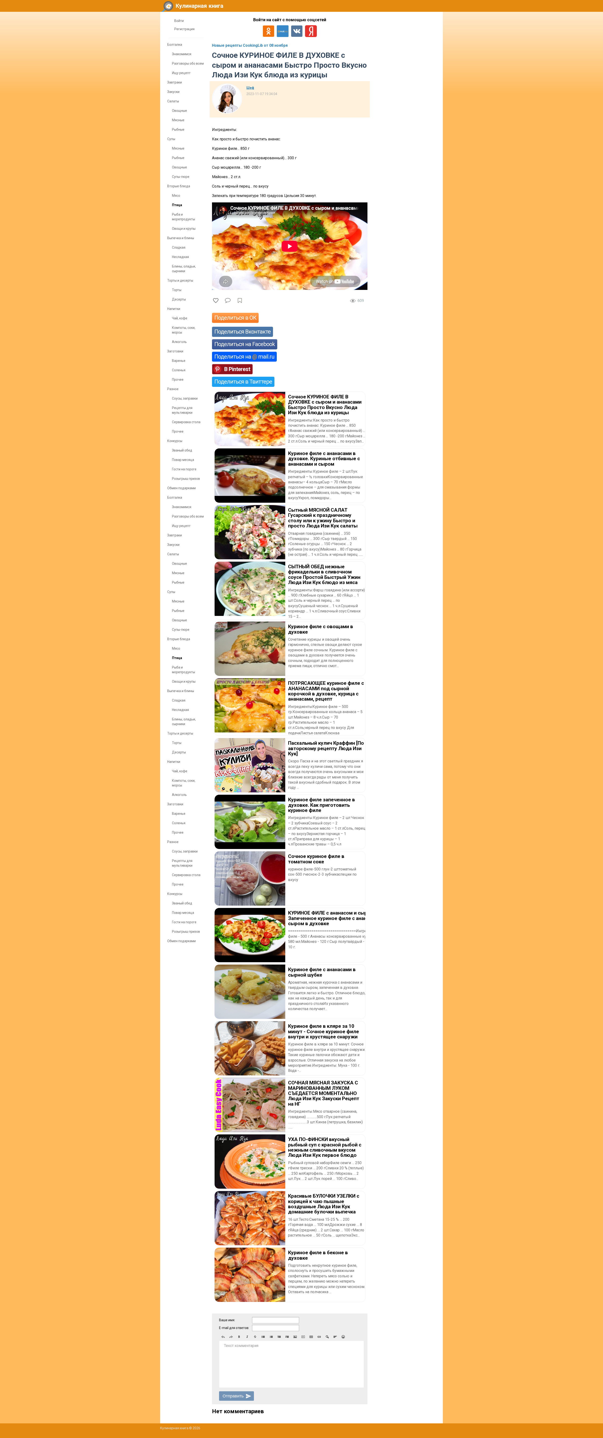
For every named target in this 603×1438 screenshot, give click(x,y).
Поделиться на (244, 356)
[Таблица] (311, 1337)
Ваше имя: (227, 1320)
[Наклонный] (247, 1337)
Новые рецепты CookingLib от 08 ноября (250, 45)
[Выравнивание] (335, 1337)
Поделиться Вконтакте (242, 331)
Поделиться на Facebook (244, 344)
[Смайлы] (343, 1337)
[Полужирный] (239, 1337)
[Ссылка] (319, 1337)
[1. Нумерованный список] (271, 1337)
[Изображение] (295, 1337)
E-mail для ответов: (234, 1328)
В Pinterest (237, 369)
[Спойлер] (327, 1337)
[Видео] (303, 1337)
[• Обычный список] (263, 1337)
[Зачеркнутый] (255, 1337)
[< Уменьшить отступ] (279, 1337)
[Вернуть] (231, 1337)
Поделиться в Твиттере (243, 381)
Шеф (250, 88)
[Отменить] (223, 1337)
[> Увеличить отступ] (287, 1337)
